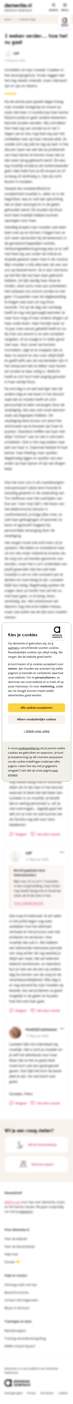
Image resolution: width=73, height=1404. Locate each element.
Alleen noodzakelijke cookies (36, 719)
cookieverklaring (28, 748)
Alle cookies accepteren (36, 707)
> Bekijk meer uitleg (36, 731)
